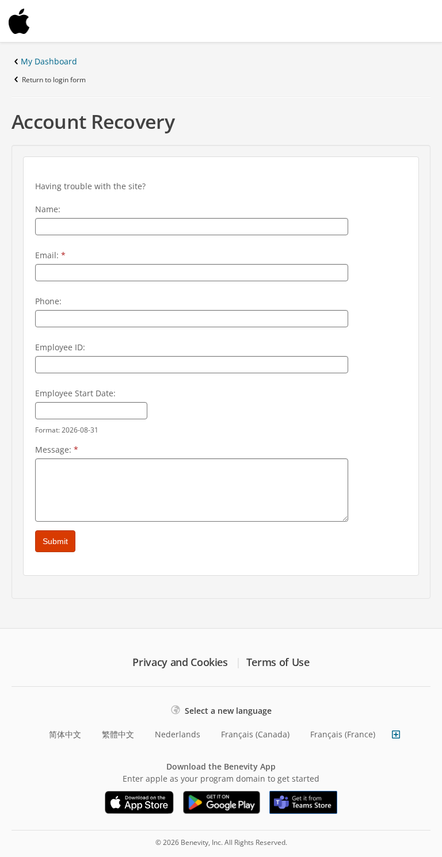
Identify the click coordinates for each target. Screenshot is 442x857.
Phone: (48, 301)
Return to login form (54, 80)
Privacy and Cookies (179, 662)
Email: (50, 255)
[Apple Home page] (46, 21)
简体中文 (65, 734)
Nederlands (177, 734)
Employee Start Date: (75, 393)
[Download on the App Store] (139, 802)
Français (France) (342, 734)
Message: (56, 449)
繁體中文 (118, 734)
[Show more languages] (396, 734)
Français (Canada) (255, 734)
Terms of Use (278, 662)
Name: (47, 209)
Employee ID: (60, 347)
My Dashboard (49, 61)
